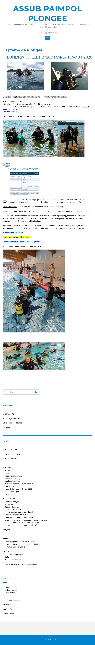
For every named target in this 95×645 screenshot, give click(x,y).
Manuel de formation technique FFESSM (21, 565)
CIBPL (5, 597)
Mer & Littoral (10, 593)
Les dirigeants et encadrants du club (19, 512)
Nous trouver (10, 504)
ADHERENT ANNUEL (11, 450)
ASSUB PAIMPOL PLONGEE (47, 13)
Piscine (7, 470)
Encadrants (7, 551)
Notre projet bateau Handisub (17, 515)
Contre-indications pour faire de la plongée (22, 242)
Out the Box (52, 639)
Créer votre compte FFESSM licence (19, 517)
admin (5, 538)
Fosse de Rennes (11, 494)
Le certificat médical (13, 509)
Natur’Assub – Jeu (12, 491)
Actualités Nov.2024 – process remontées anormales (26, 520)
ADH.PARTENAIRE (10, 458)
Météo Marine (8, 614)
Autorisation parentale (13, 232)
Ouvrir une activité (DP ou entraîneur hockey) (23, 544)
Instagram (7, 427)
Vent (6, 562)
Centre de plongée (12, 501)
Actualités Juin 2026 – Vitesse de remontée (22, 522)
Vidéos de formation (13, 600)
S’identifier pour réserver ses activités (19, 541)
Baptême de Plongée (13, 478)
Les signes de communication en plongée (21, 525)
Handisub (8, 473)
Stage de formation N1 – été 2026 (18, 489)
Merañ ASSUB (8, 414)
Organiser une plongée (14, 554)
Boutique (6, 463)
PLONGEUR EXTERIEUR (12, 454)
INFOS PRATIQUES (10, 498)
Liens (5, 534)
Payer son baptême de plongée (17, 237)
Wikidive (6, 605)
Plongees (6, 529)
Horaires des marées (13, 559)
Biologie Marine (11, 590)
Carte (7, 557)
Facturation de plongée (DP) (16, 547)
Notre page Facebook (11, 418)
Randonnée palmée (12, 481)
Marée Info (7, 609)
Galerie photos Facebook (13, 423)
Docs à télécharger (12, 507)
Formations (9, 486)
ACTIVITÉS (7, 467)
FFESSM (6, 587)
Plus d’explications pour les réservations (20, 484)
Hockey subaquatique (13, 476)
